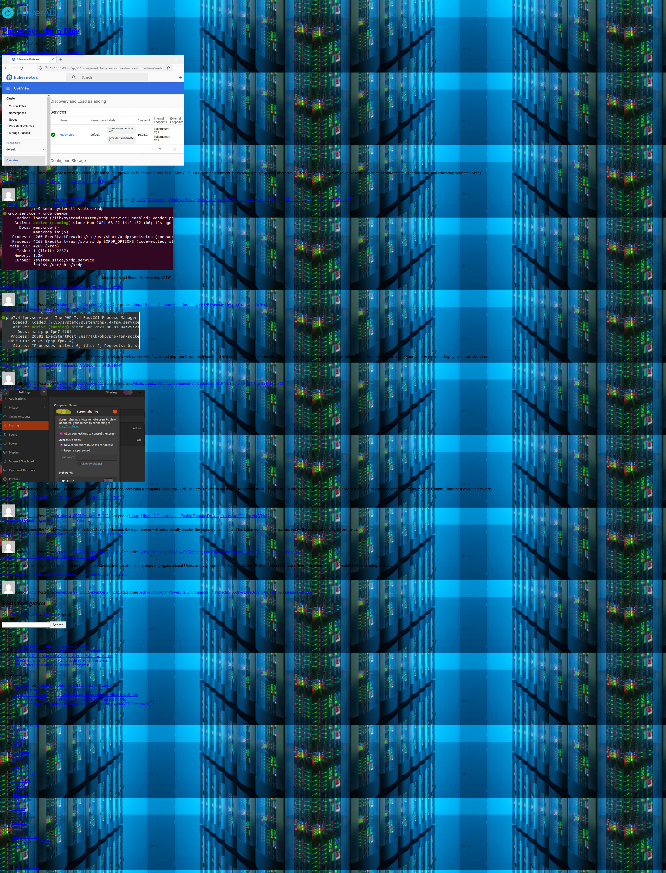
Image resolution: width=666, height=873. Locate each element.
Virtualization (23, 818)
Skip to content (14, 4)
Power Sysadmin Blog (41, 31)
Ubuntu (149, 304)
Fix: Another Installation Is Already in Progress (50, 665)
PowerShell (178, 592)
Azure (17, 734)
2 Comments (226, 383)
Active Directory (152, 552)
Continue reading (59, 182)
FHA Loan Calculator (30, 694)
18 (50, 614)
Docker (18, 748)
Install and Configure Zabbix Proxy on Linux (74, 685)
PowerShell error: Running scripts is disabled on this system (61, 660)
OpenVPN (21, 780)
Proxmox (20, 794)
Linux (136, 304)
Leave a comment (292, 200)
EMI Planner (23, 699)
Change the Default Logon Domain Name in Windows (47, 520)
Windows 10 (22, 832)
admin (33, 200)
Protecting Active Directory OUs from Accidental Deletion (50, 556)
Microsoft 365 (24, 776)
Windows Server (181, 200)
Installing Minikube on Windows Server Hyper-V (43, 52)
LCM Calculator (26, 690)
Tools (17, 804)
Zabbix (18, 846)
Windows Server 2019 (215, 200)
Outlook (19, 785)
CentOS (19, 738)
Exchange (20, 752)
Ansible (18, 729)
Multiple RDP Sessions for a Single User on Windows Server (62, 655)
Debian (137, 383)
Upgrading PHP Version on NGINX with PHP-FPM (45, 309)
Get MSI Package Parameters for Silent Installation (96, 694)
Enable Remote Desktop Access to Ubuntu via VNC (45, 388)
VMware (19, 823)
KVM (17, 766)
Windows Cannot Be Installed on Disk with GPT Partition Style (101, 704)
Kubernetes (157, 200)
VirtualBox (21, 813)
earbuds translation (27, 704)
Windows (176, 552)
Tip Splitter (21, 685)
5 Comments (213, 304)
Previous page (13, 614)
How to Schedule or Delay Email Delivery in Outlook (56, 651)
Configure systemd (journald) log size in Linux (50, 646)
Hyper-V (138, 200)
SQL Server (22, 799)
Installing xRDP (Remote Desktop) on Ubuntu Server (46, 204)
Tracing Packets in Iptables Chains (74, 690)
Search (8, 619)
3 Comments (242, 552)
